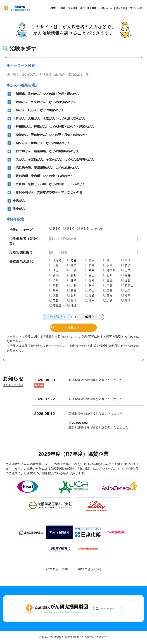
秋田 (110, 260)
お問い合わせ (106, 8)
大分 (110, 300)
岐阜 (56, 280)
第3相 (84, 228)
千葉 (74, 270)
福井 (128, 275)
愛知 (92, 280)
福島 (74, 265)
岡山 (92, 290)
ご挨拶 (62, 8)
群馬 (92, 265)
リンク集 (120, 8)
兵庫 (92, 285)
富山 (92, 275)
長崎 (74, 300)
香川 (74, 295)
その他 (98, 228)
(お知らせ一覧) (13, 384)
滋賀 (128, 280)
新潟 (56, 275)
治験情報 (72, 8)
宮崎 (128, 300)
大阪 (74, 285)
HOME (52, 8)
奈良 (110, 285)
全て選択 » (57, 317)
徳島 (56, 295)
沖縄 (74, 305)
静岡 (74, 280)
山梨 (128, 270)
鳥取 (56, 290)
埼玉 (56, 270)
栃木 (110, 265)
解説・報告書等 (88, 8)
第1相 (56, 228)
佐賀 (56, 300)
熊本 (92, 300)
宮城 (128, 260)
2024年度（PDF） (89, 569)
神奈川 (111, 270)
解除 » (89, 317)
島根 (74, 290)
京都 (56, 285)
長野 (74, 275)
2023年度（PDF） (58, 569)
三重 (110, 280)
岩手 (92, 260)
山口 (128, 290)
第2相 (70, 228)
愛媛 (92, 295)
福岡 (128, 295)
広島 (110, 290)
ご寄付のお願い (136, 8)
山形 (56, 265)
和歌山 (129, 285)
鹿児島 (57, 305)
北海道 (57, 260)
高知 (110, 295)
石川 (110, 275)
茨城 (128, 265)
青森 (74, 260)
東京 (92, 270)
